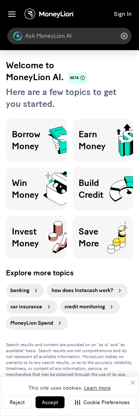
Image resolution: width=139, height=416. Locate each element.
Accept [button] (50, 402)
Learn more (97, 388)
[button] (102, 402)
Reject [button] (17, 402)
